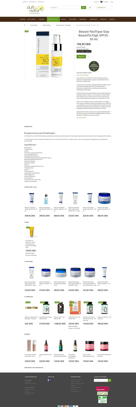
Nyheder (27, 334)
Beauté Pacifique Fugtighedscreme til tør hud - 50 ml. (74, 283)
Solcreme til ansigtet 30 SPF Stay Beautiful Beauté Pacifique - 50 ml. (31, 244)
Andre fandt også (30, 187)
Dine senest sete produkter (33, 367)
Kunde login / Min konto (76, 379)
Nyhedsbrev (73, 389)
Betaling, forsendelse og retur (78, 383)
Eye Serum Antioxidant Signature (72, 356)
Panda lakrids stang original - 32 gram (31, 317)
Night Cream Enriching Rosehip (88, 355)
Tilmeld (109, 380)
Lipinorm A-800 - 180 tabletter (74, 317)
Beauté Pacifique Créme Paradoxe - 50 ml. (104, 209)
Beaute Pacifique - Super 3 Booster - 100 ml (89, 209)
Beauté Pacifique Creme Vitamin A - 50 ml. (45, 283)
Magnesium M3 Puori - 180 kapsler (45, 317)
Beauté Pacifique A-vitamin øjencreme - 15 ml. (60, 283)
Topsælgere (28, 261)
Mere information (81, 117)
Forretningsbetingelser (76, 387)
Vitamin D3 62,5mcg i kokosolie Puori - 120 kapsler (89, 318)
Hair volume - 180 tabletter (59, 317)
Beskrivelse (28, 126)
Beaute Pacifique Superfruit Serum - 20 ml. (46, 209)
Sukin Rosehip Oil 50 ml (45, 355)
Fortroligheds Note (75, 381)
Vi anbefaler (28, 296)
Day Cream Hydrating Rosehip (104, 355)
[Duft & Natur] (35, 9)
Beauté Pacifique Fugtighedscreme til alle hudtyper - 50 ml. (89, 283)
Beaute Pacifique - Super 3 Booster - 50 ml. (31, 209)
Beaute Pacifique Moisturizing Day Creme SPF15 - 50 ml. (74, 209)
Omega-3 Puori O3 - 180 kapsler (104, 317)
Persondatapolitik (75, 391)
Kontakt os (25, 1)
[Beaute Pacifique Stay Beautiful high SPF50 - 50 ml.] (49, 54)
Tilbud (26, 222)
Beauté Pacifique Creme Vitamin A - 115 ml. (60, 209)
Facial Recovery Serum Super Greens (60, 355)
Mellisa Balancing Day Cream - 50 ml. (30, 355)
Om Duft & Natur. (32, 1)
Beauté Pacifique (83, 75)
